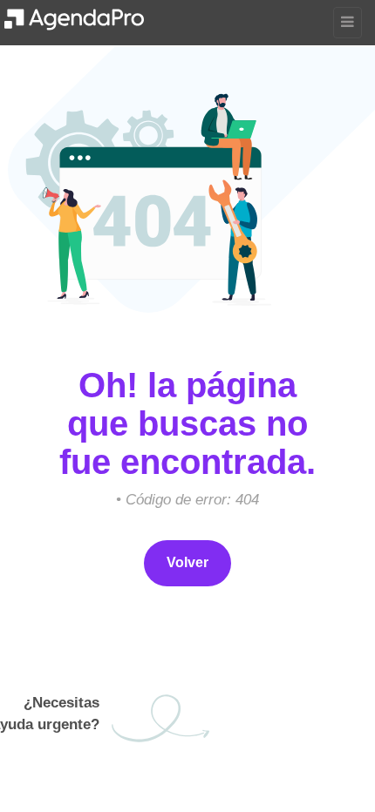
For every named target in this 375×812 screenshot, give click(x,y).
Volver (187, 562)
